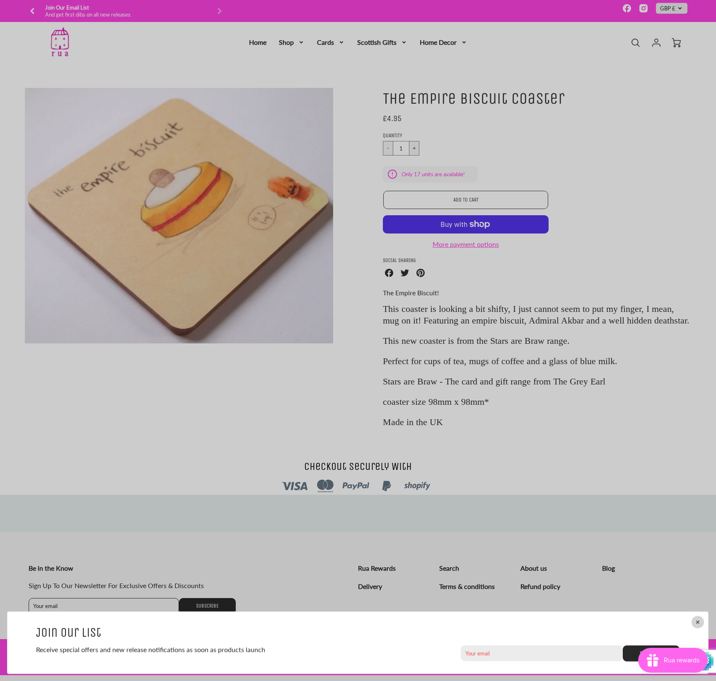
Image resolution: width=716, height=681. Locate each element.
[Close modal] (698, 622)
